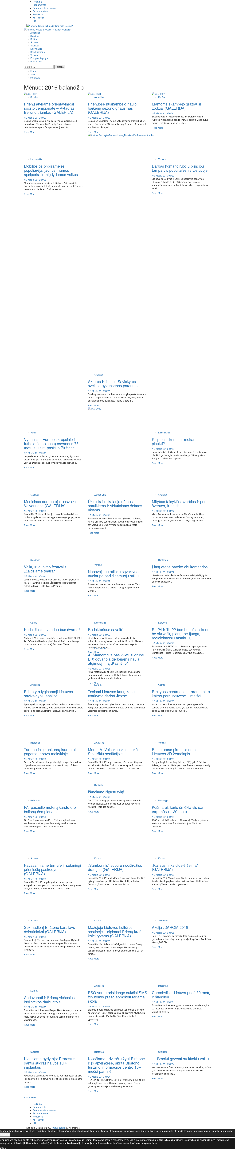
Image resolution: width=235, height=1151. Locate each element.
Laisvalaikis (36, 48)
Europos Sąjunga (39, 58)
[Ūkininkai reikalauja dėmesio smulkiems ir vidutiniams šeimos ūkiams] (112, 480)
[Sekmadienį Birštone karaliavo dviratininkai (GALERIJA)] (48, 906)
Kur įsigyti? (38, 17)
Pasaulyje (163, 800)
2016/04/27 (168, 510)
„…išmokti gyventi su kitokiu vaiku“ (181, 1058)
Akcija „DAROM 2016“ (170, 927)
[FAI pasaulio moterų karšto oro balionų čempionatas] (48, 786)
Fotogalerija (36, 61)
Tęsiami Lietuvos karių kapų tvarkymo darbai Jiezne (111, 693)
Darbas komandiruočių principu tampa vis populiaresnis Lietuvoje (180, 168)
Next (33, 1097)
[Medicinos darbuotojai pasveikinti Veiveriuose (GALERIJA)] (48, 480)
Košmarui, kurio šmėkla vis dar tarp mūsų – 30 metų (178, 809)
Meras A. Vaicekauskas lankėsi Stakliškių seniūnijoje (114, 751)
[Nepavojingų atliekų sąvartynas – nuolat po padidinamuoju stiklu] (112, 548)
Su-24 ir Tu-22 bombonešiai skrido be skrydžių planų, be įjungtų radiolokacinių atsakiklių (180, 634)
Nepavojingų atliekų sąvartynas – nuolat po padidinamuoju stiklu (116, 573)
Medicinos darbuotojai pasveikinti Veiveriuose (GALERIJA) (51, 503)
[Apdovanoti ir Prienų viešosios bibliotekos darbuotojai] (48, 974)
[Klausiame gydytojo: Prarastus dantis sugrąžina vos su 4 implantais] (48, 1037)
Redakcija (38, 14)
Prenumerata (39, 4)
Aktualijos (35, 32)
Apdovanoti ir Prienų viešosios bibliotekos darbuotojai (49, 999)
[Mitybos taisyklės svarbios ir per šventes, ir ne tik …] (176, 480)
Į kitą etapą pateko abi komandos (180, 566)
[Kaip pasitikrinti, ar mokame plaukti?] (176, 418)
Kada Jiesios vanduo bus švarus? (52, 629)
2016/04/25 (40, 878)
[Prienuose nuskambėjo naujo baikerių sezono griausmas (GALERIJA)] (95, 93)
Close (3, 1147)
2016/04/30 (40, 117)
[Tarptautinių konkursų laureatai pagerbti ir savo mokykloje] (48, 728)
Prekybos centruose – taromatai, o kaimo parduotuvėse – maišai (181, 693)
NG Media (29, 117)
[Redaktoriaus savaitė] (112, 608)
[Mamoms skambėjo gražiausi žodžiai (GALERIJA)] (158, 93)
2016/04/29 (168, 175)
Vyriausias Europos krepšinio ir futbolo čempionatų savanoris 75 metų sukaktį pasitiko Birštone (51, 443)
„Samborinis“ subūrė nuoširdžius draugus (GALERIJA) (115, 867)
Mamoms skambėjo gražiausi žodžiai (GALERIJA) (176, 106)
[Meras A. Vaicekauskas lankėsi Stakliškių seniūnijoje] (112, 728)
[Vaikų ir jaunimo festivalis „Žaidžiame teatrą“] (48, 546)
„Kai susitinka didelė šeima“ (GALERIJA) (175, 867)
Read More (29, 132)
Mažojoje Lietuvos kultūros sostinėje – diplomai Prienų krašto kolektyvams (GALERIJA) (116, 931)
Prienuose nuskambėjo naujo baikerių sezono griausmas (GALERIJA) (112, 108)
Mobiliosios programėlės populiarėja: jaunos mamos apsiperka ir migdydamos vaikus (51, 170)
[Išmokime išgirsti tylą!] (112, 778)
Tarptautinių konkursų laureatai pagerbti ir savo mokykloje (50, 751)
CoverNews (59, 1127)
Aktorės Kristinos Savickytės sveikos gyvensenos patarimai (113, 383)
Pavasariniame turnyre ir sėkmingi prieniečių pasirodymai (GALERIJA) (52, 869)
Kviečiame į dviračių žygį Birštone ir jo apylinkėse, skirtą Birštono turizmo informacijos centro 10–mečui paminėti (116, 1065)
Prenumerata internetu (44, 8)
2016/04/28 (168, 448)
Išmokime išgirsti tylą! (106, 791)
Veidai (33, 432)
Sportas (34, 42)
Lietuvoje (162, 622)
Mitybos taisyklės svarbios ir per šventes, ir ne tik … (179, 503)
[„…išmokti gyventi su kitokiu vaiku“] (176, 1037)
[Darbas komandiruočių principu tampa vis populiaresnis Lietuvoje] (176, 145)
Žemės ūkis (100, 494)
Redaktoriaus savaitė (105, 629)
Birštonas (163, 559)
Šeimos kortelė (40, 11)
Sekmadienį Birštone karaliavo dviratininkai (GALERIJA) (49, 929)
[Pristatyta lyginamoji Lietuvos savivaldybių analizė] (48, 670)
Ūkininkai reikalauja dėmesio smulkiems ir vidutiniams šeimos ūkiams (115, 506)
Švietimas (35, 36)
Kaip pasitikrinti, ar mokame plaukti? (175, 441)
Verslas (34, 55)
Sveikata (34, 45)
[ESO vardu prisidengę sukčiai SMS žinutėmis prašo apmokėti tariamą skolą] (112, 971)
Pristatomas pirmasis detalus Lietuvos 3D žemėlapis (176, 751)
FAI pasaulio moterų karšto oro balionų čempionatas (50, 809)
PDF (35, 20)
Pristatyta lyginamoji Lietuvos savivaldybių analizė (48, 693)
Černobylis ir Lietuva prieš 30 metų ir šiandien (181, 994)
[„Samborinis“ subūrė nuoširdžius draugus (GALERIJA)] (112, 844)
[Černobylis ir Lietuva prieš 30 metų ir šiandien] (176, 971)
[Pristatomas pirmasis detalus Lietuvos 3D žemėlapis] (176, 728)
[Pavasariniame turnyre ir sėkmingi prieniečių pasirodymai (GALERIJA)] (48, 844)
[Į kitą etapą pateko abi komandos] (176, 546)
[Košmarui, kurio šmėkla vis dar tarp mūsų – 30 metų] (176, 786)
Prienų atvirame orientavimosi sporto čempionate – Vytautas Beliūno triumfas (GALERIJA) (49, 108)
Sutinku (5, 1134)
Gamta (33, 622)
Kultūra (34, 39)
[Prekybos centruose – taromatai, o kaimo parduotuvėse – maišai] (176, 670)
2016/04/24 (104, 1006)
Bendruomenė (37, 51)
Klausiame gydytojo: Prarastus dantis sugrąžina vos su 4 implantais (49, 1063)
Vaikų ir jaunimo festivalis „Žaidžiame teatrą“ (45, 569)
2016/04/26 (168, 643)
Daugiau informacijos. (223, 1130)
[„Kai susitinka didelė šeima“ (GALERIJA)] (176, 844)
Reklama (37, 1)
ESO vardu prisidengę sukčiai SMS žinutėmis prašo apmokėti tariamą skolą (117, 997)
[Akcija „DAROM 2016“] (176, 906)
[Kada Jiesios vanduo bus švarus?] (48, 608)
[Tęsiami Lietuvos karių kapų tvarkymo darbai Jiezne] (112, 670)
